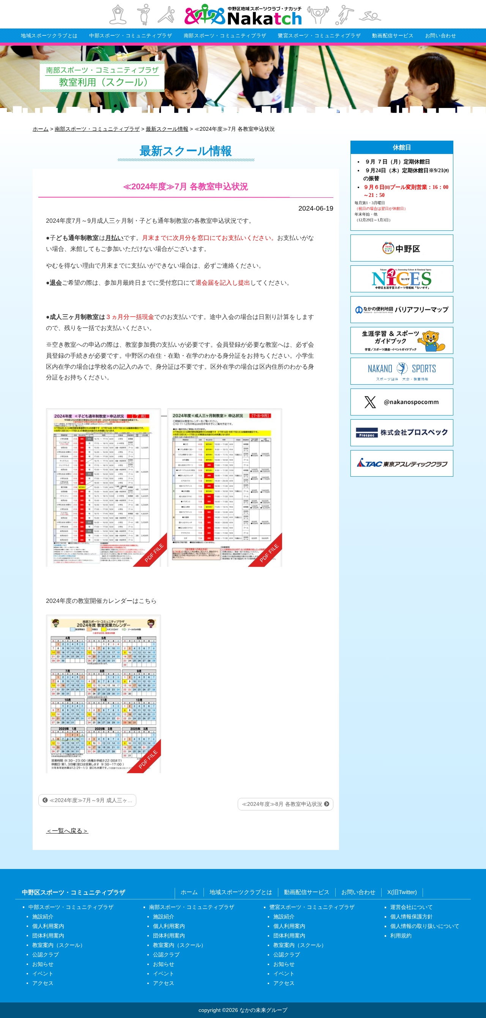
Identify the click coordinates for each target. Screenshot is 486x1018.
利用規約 (401, 936)
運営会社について (411, 907)
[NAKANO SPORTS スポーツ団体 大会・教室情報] (402, 371)
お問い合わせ (440, 35)
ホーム (189, 892)
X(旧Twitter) (402, 892)
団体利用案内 (48, 935)
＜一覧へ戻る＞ (67, 830)
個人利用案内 (48, 926)
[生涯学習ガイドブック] (402, 340)
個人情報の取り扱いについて (424, 926)
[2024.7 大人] (224, 487)
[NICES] (402, 279)
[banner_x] (402, 402)
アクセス (43, 983)
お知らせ (43, 964)
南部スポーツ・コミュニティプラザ (225, 35)
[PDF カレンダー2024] (103, 693)
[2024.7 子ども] (106, 487)
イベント (43, 973)
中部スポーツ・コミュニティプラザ (130, 35)
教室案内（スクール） (58, 945)
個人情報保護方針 (411, 917)
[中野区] (402, 248)
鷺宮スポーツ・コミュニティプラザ (319, 35)
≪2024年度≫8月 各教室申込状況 (283, 804)
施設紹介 (43, 916)
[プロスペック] (402, 433)
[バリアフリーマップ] (402, 309)
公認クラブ (45, 954)
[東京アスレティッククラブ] (402, 463)
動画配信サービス (392, 35)
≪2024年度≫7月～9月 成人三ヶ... (90, 800)
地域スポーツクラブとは (49, 35)
